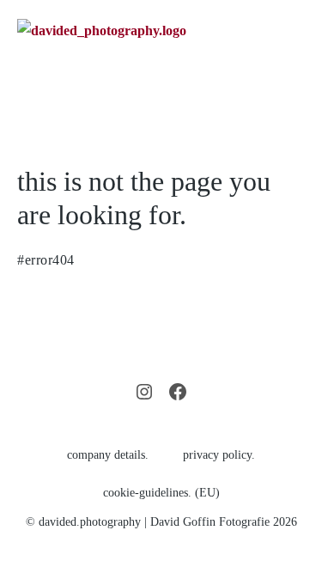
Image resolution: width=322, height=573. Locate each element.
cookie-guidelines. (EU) (161, 492)
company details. (108, 454)
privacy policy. (219, 454)
